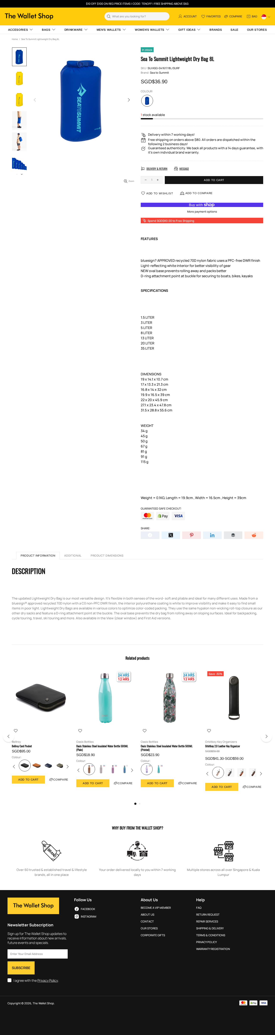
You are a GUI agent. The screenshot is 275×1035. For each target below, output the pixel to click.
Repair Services (207, 921)
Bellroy (16, 742)
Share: (145, 528)
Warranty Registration (213, 949)
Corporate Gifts (153, 935)
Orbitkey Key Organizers (221, 742)
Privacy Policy (47, 980)
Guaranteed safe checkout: (161, 508)
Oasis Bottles (85, 742)
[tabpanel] (41, 730)
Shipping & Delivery (210, 928)
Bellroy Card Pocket (22, 746)
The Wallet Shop (29, 16)
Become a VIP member (156, 908)
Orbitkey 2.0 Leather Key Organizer (222, 746)
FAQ (199, 908)
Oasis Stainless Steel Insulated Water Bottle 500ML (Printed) (166, 748)
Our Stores (149, 928)
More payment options (202, 211)
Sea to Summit (159, 73)
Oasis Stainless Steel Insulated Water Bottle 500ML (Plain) (102, 748)
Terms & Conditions (210, 935)
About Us (147, 914)
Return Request (208, 914)
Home (15, 39)
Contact (147, 921)
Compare (60, 779)
